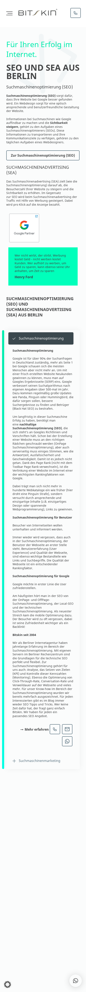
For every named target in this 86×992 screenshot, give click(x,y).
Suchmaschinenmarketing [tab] (39, 760)
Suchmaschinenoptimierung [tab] (41, 338)
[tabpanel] (43, 550)
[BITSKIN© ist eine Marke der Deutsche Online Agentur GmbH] (37, 12)
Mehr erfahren (37, 729)
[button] (7, 984)
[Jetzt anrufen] (75, 13)
